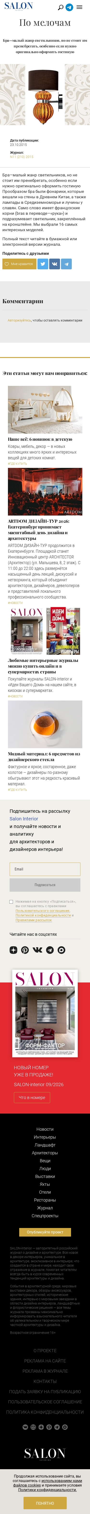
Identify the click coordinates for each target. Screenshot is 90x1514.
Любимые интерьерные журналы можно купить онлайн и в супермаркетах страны (43, 666)
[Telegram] (66, 264)
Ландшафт (45, 1144)
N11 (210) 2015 (21, 157)
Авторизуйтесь (19, 320)
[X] (42, 264)
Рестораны (45, 1199)
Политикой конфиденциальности (43, 915)
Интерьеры (45, 1137)
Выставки (45, 1176)
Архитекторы (45, 1152)
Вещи (45, 1160)
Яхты (45, 1184)
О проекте (45, 1350)
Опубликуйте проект (45, 1232)
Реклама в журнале (45, 1371)
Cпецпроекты (45, 1215)
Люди (45, 1168)
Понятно (45, 1503)
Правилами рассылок (34, 920)
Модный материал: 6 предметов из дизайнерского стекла (44, 756)
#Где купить (17, 463)
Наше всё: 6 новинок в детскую (40, 439)
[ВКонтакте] (54, 264)
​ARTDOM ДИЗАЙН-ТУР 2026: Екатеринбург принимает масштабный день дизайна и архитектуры (38, 529)
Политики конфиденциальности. (47, 1490)
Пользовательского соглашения (43, 911)
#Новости (15, 603)
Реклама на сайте (45, 1360)
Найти (61, 7)
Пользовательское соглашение (45, 1401)
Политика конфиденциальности (45, 1412)
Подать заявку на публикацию (45, 1391)
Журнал (45, 1207)
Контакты (45, 1381)
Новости (45, 1129)
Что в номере (32, 1097)
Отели (45, 1192)
